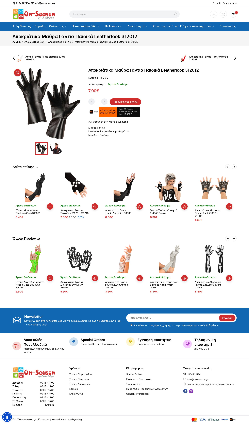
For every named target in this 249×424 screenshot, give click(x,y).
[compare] (223, 14)
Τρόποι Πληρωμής (79, 379)
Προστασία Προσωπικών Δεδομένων (147, 388)
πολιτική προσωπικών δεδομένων (199, 325)
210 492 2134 (201, 348)
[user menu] (213, 14)
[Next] (234, 166)
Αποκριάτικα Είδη (84, 26)
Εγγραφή (227, 318)
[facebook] (185, 391)
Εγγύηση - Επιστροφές (139, 379)
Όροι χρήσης (133, 384)
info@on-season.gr (45, 3)
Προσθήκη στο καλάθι (125, 101)
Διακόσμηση (136, 26)
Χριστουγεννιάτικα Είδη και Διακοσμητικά (182, 26)
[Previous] (227, 166)
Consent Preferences (138, 393)
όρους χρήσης (162, 325)
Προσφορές (228, 26)
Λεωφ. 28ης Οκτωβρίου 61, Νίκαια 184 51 (210, 384)
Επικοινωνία (230, 3)
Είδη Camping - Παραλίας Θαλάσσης (39, 26)
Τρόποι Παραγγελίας (81, 374)
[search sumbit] (175, 14)
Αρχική (16, 42)
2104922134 (23, 3)
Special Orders (134, 374)
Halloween (112, 26)
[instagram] (191, 391)
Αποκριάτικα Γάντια (59, 42)
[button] (7, 417)
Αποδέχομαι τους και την (176, 325)
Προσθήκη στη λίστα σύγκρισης (109, 121)
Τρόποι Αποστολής (80, 384)
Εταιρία (217, 3)
